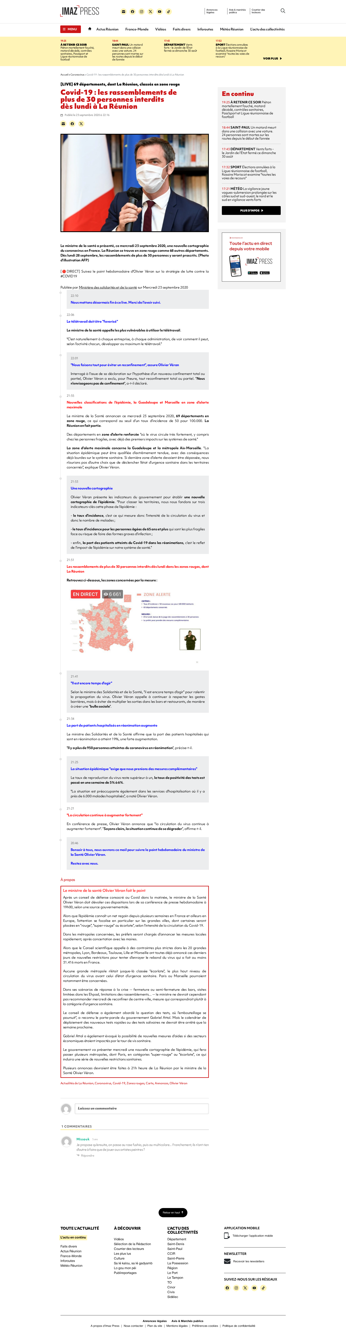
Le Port (172, 1273)
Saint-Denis (175, 1244)
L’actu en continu (73, 1237)
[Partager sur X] (81, 124)
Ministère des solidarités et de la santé (108, 287)
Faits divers (181, 29)
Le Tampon (175, 1278)
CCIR (171, 1253)
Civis (171, 1292)
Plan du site (154, 1326)
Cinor (171, 1287)
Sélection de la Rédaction (132, 1244)
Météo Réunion (231, 29)
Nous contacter (133, 1326)
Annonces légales (211, 11)
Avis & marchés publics (237, 11)
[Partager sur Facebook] (72, 124)
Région (172, 1268)
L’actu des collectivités (267, 29)
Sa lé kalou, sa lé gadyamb (133, 1263)
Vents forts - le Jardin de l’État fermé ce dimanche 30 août (180, 47)
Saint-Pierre (175, 1258)
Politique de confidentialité (238, 1326)
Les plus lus (122, 1253)
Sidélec (172, 1297)
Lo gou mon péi (125, 1268)
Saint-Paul (174, 1249)
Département (176, 1239)
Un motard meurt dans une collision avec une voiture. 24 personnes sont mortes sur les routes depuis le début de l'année (127, 52)
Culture (119, 1258)
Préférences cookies (205, 1326)
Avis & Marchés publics (187, 1321)
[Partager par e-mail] (63, 124)
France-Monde (136, 29)
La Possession (177, 1263)
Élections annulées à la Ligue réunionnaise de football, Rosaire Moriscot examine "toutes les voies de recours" (232, 50)
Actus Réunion (107, 29)
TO (169, 1282)
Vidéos (160, 29)
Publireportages (125, 1273)
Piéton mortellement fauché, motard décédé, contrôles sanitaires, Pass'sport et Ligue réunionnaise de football (77, 52)
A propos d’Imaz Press (105, 1326)
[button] (70, 29)
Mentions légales (177, 1326)
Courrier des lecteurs (258, 11)
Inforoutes (205, 29)
